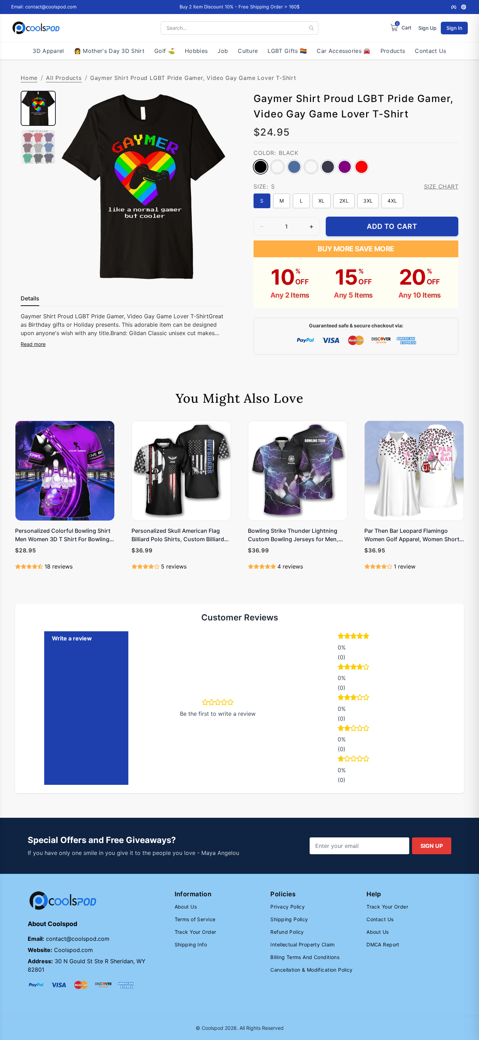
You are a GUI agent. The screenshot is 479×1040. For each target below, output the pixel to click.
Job (222, 50)
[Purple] (344, 167)
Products (392, 50)
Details (30, 298)
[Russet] (311, 167)
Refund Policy (287, 932)
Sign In (454, 28)
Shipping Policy (289, 919)
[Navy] (328, 167)
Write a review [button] (72, 638)
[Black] (260, 167)
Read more (33, 344)
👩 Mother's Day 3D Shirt (109, 50)
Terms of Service (195, 919)
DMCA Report (382, 944)
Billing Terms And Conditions (304, 957)
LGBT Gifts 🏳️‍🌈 (287, 50)
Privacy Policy (287, 907)
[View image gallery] (213, 270)
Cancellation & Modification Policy (311, 970)
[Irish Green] (277, 167)
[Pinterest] (463, 7)
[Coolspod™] (63, 901)
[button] (371, 637)
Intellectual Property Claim (302, 944)
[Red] (361, 167)
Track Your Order (195, 932)
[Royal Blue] (294, 167)
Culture (248, 50)
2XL (344, 201)
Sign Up (427, 28)
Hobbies (196, 50)
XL (321, 201)
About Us (186, 907)
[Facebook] (454, 7)
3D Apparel (48, 50)
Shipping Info (191, 944)
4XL (392, 201)
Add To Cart (392, 226)
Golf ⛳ (164, 50)
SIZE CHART (441, 186)
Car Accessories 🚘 (343, 50)
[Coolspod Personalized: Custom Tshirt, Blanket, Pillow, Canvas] (36, 28)
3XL (368, 201)
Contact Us (430, 50)
